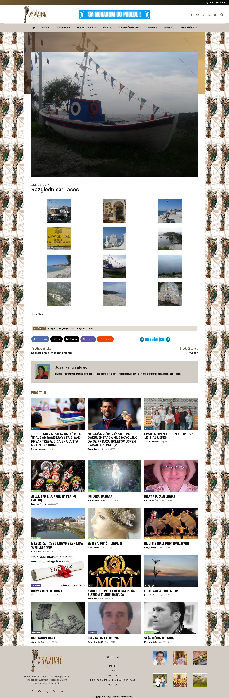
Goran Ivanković (38, 595)
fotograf (51, 328)
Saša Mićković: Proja (159, 638)
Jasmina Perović (38, 504)
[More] (118, 339)
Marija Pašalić (150, 547)
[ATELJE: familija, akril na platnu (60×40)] (58, 476)
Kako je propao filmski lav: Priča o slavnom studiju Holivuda (112, 592)
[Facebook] (192, 15)
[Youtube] (215, 15)
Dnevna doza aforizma (159, 496)
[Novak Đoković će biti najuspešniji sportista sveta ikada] (160, 658)
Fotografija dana (100, 496)
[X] (209, 15)
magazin (81, 328)
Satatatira (149, 491)
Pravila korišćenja (126, 696)
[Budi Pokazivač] (160, 680)
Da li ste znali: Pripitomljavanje (166, 543)
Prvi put (193, 352)
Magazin (35, 428)
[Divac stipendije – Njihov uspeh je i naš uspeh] (171, 414)
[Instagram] (197, 15)
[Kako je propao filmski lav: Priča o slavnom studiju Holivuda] (114, 571)
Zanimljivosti (150, 538)
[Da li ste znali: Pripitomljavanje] (171, 524)
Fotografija (149, 585)
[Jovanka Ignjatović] (43, 371)
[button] (221, 14)
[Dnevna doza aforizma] (171, 476)
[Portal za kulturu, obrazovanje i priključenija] (35, 14)
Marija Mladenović (96, 500)
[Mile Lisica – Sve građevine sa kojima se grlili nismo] (58, 524)
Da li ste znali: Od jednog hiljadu (51, 352)
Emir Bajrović (94, 547)
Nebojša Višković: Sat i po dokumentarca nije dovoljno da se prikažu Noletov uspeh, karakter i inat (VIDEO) (112, 439)
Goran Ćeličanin (38, 642)
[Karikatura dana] (58, 618)
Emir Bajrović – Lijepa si (105, 543)
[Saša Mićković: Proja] (171, 618)
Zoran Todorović (38, 449)
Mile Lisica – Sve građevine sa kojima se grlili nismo (57, 545)
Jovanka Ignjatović (71, 367)
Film (90, 428)
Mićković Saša (150, 642)
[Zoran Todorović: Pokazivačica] (200, 658)
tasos (90, 328)
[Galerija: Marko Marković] (200, 680)
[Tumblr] (203, 15)
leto (72, 328)
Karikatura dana (43, 638)
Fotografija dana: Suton (161, 590)
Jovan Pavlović (150, 595)
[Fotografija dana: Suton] (171, 571)
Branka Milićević (152, 500)
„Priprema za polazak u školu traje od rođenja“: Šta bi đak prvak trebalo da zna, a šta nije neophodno (56, 439)
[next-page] (38, 455)
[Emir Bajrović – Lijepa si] (114, 524)
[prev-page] (33, 455)
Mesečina (36, 491)
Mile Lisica (36, 551)
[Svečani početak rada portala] (180, 680)
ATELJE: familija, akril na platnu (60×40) (53, 498)
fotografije (63, 328)
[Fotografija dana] (114, 476)
